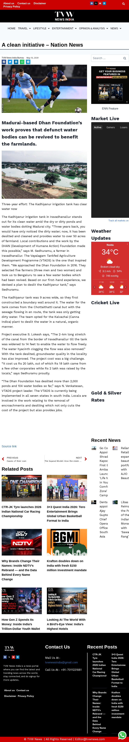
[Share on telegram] (28, 62)
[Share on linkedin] (16, 62)
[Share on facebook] (4, 62)
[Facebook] (91, 3)
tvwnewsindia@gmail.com (61, 662)
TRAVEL (23, 28)
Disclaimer (40, 3)
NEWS (114, 28)
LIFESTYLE (39, 28)
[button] (24, 28)
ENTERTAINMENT (62, 28)
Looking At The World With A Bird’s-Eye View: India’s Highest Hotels (66, 624)
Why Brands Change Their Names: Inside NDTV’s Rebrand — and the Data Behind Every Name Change (20, 570)
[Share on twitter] (10, 62)
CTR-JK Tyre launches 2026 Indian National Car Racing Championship (21, 511)
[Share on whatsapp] (22, 62)
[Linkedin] (104, 3)
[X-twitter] (96, 3)
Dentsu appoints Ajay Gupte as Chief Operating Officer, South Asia (106, 519)
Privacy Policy (11, 6)
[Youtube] (100, 3)
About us (8, 3)
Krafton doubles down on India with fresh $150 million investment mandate (67, 565)
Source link (9, 446)
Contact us (23, 3)
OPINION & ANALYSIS (92, 28)
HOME (11, 28)
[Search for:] (110, 58)
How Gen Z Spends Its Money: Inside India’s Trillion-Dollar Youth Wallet (21, 624)
